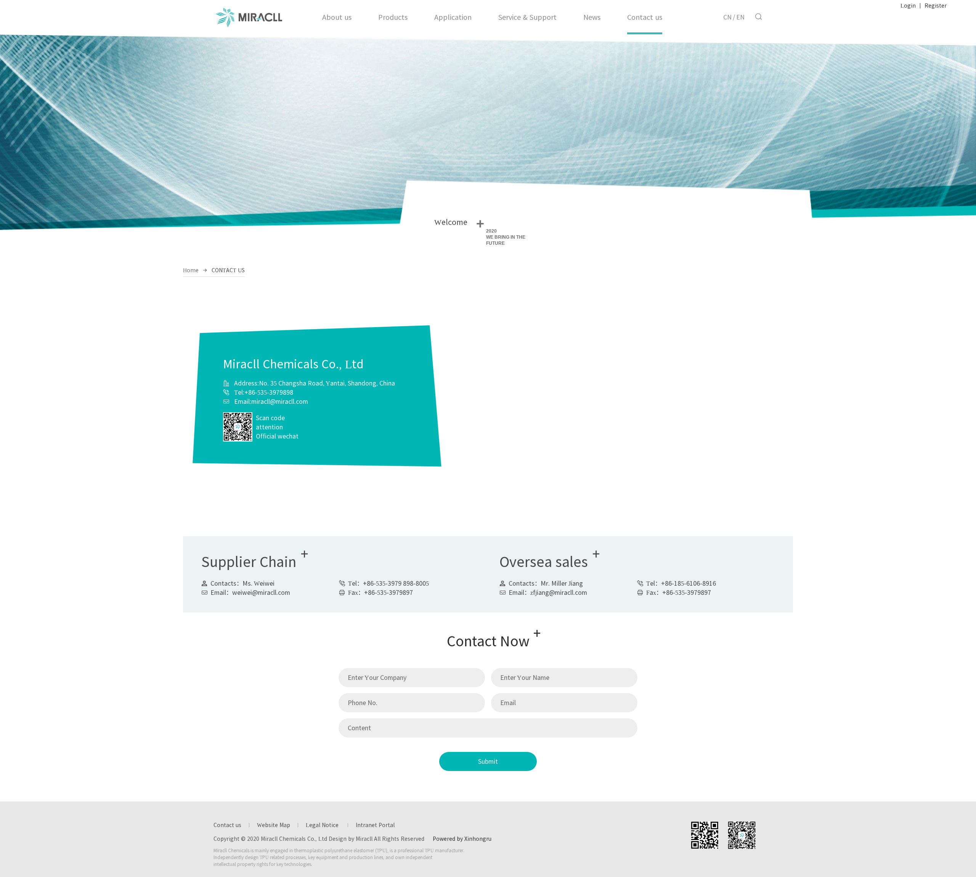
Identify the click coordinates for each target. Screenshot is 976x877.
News (591, 17)
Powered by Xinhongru (462, 839)
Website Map (273, 825)
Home (191, 270)
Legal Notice (323, 825)
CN (727, 17)
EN (740, 17)
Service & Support (527, 17)
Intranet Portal (375, 825)
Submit (488, 761)
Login (908, 5)
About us (337, 17)
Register (936, 5)
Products (393, 17)
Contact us (644, 17)
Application (453, 17)
